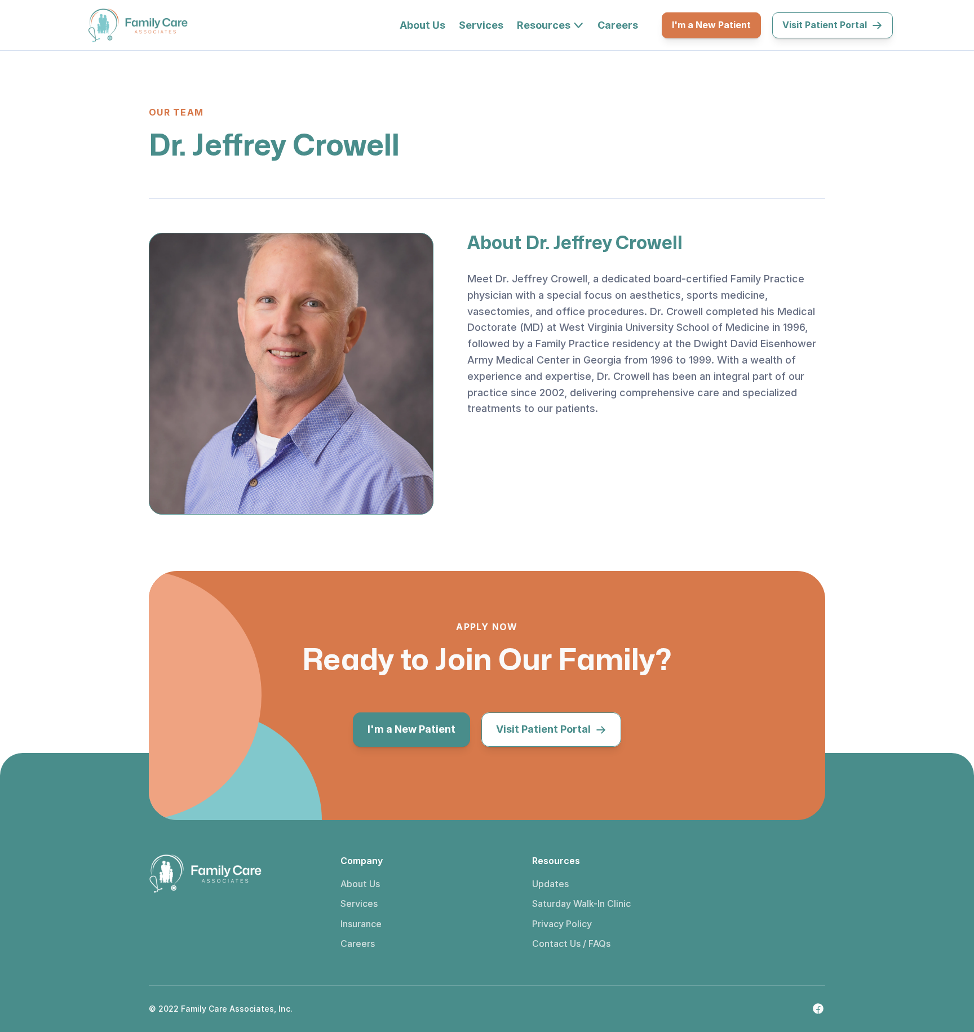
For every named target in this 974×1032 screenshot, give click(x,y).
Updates (550, 883)
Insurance (361, 923)
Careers (357, 943)
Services (359, 903)
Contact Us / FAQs (571, 943)
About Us (360, 883)
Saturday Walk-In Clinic (581, 903)
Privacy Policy (562, 923)
